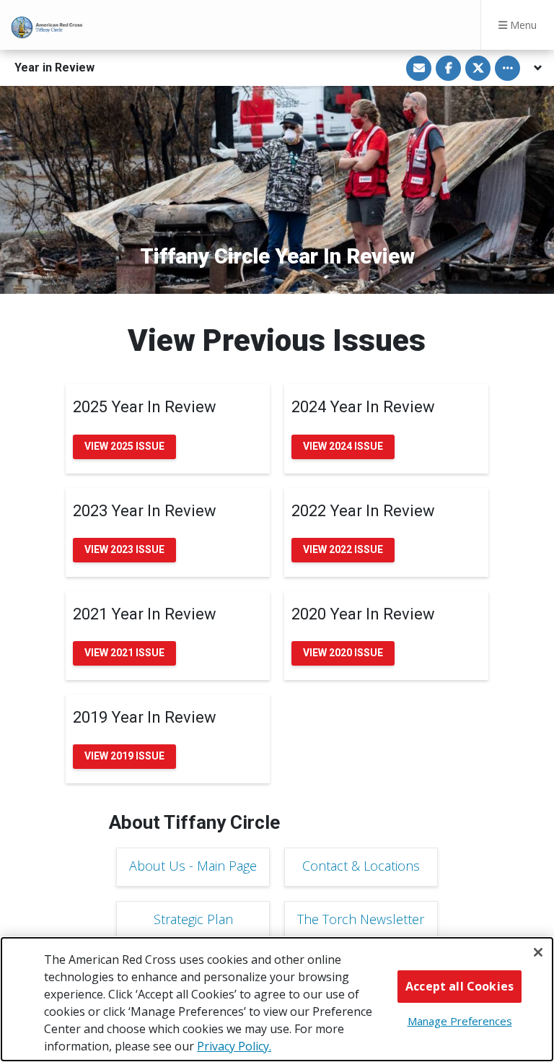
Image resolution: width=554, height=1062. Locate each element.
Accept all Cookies (459, 986)
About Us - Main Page (193, 865)
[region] (277, 999)
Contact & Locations (361, 865)
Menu (522, 25)
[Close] (538, 952)
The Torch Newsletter (360, 919)
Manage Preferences (460, 1021)
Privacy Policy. (234, 1046)
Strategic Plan (193, 919)
